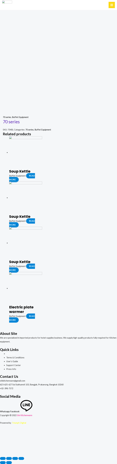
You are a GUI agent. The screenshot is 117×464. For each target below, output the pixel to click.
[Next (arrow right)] (9, 462)
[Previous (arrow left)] (3, 462)
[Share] (9, 458)
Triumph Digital (19, 423)
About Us (10, 353)
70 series (7, 117)
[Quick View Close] (12, 442)
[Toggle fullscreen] (15, 458)
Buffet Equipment (20, 117)
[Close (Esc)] (3, 458)
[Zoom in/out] (21, 458)
